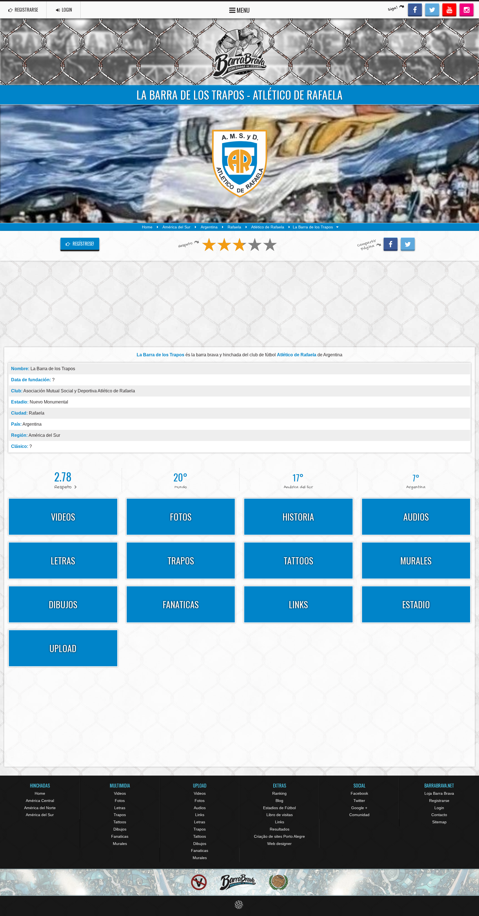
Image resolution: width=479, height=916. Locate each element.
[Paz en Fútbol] (199, 882)
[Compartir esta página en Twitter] (408, 243)
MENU (242, 10)
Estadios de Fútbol (279, 808)
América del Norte (40, 808)
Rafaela (234, 227)
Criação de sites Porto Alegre (279, 836)
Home (147, 227)
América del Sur (176, 227)
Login (439, 808)
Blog (279, 800)
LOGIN (66, 9)
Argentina (209, 227)
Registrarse (439, 800)
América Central (40, 800)
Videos (120, 793)
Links (199, 814)
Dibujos (119, 829)
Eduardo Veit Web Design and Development (239, 904)
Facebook (359, 793)
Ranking (279, 793)
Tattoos (119, 822)
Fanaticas (119, 836)
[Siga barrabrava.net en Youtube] (449, 9)
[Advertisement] (239, 304)
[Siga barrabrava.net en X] (432, 9)
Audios (200, 808)
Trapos (120, 814)
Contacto (439, 814)
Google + (359, 808)
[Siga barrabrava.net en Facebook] (415, 9)
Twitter (359, 800)
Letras (119, 808)
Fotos (120, 800)
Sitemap (439, 822)
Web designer (279, 843)
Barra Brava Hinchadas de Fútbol (239, 51)
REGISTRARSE (26, 9)
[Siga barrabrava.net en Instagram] (466, 9)
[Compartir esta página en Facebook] (391, 243)
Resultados (279, 829)
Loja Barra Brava (439, 793)
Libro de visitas (279, 814)
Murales (120, 843)
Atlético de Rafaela (267, 227)
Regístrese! (83, 243)
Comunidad (359, 814)
